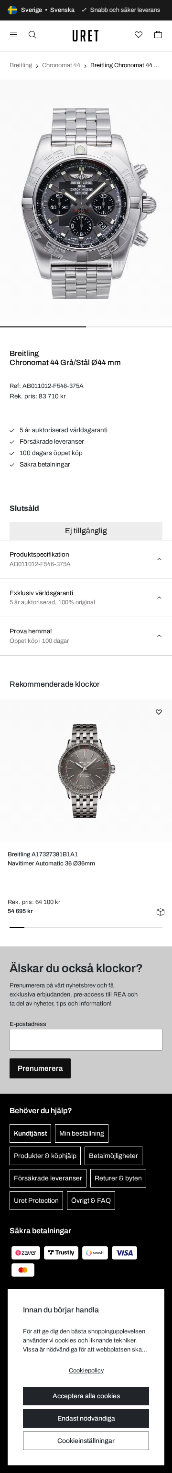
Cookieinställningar (86, 1440)
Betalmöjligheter (113, 1155)
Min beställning (81, 1133)
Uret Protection (36, 1200)
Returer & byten (118, 1178)
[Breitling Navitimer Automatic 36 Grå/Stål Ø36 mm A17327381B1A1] (86, 771)
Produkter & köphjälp (45, 1155)
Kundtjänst (30, 1133)
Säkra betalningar (44, 464)
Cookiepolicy (86, 1370)
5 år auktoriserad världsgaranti (63, 430)
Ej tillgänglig (86, 531)
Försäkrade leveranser (51, 441)
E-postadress (28, 1024)
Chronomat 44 (61, 65)
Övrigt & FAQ (91, 1200)
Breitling (21, 65)
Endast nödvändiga (86, 1418)
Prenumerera (40, 1068)
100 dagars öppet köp (50, 453)
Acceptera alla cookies (86, 1396)
